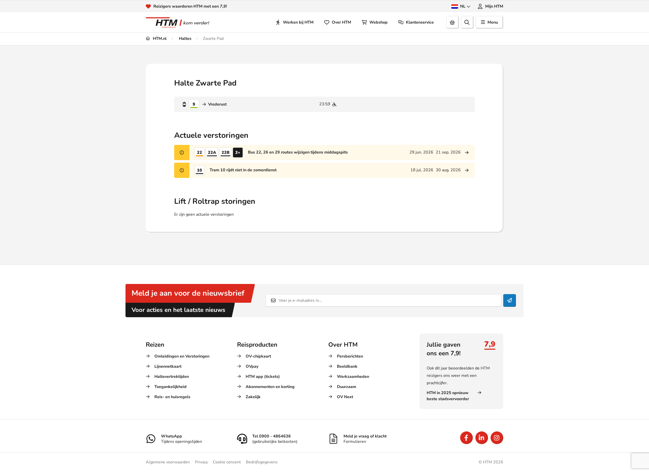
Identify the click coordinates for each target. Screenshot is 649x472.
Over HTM (341, 22)
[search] (467, 22)
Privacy (201, 462)
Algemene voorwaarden (168, 462)
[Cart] (452, 22)
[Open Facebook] (466, 437)
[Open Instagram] (497, 437)
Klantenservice (420, 22)
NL (462, 6)
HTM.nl (159, 38)
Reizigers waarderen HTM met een (190, 6)
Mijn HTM (494, 6)
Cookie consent (227, 462)
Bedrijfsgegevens (262, 462)
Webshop (378, 22)
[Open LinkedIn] (481, 437)
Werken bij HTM (298, 22)
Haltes (184, 38)
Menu (493, 22)
